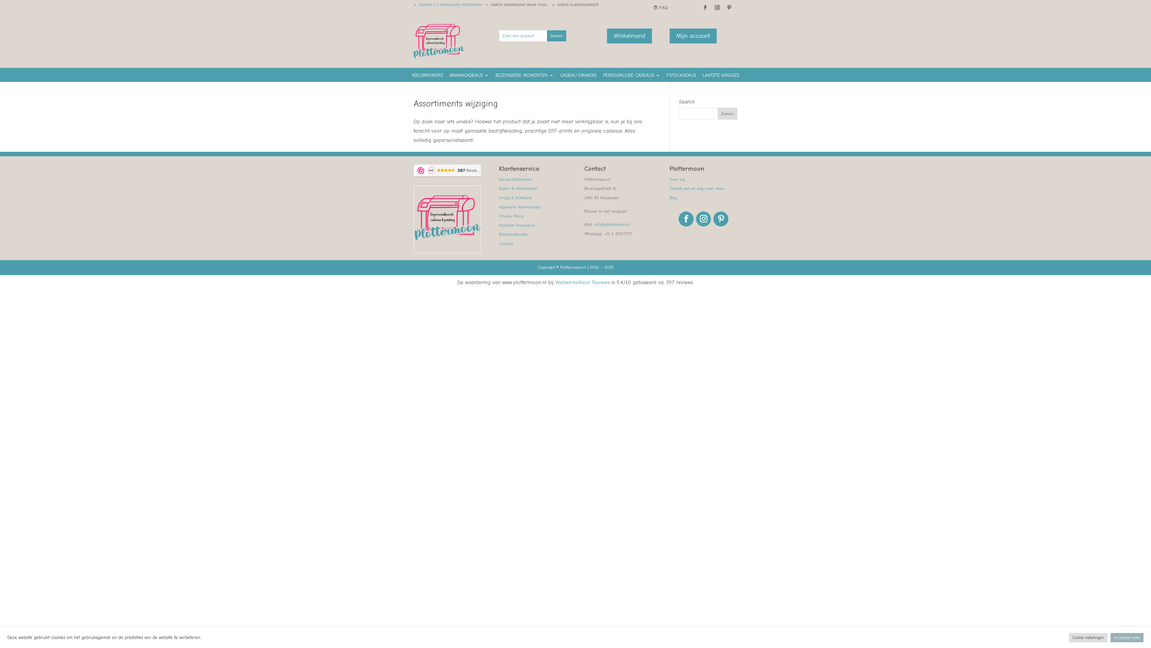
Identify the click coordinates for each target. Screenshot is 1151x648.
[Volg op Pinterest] (729, 7)
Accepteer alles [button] (1127, 637)
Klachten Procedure (517, 225)
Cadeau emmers (578, 75)
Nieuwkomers (427, 75)
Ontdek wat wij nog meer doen (697, 188)
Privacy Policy (511, 216)
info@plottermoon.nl (612, 224)
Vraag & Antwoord (515, 197)
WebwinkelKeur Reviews (582, 282)
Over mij (677, 179)
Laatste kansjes (721, 75)
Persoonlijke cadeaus (628, 75)
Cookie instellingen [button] (1088, 637)
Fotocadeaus (681, 75)
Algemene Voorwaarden (520, 207)
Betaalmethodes (513, 234)
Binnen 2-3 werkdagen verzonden (450, 5)
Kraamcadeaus (466, 75)
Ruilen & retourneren (518, 188)
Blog (673, 197)
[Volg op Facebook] (705, 7)
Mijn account (693, 35)
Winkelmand (629, 35)
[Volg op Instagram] (717, 7)
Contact (506, 243)
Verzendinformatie (515, 179)
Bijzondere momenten (521, 75)
